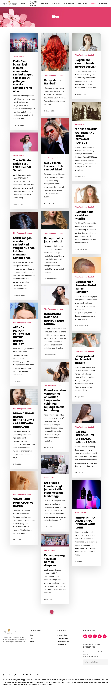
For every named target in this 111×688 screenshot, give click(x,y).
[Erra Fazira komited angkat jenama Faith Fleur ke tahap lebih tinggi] (55, 493)
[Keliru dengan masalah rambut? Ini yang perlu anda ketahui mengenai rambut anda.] (24, 256)
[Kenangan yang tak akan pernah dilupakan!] (55, 569)
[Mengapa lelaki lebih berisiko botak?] (86, 367)
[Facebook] (85, 636)
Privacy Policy (62, 644)
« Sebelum (34, 612)
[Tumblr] (95, 636)
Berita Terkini (18, 56)
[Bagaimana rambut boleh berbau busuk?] (86, 66)
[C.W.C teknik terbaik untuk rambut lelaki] (55, 163)
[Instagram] (90, 636)
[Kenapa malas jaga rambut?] (55, 247)
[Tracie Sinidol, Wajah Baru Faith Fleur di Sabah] (24, 171)
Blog (31, 635)
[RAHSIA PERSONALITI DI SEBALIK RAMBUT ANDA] (86, 440)
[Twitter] (100, 636)
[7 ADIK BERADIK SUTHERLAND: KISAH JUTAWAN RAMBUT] (86, 141)
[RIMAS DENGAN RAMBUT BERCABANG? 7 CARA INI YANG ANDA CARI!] (24, 429)
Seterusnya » (75, 612)
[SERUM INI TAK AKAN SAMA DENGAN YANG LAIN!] (86, 523)
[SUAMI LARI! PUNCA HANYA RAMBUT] (24, 508)
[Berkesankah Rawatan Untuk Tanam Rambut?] (86, 294)
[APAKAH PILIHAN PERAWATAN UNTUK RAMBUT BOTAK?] (24, 344)
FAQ (31, 638)
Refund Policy (62, 635)
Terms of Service (63, 641)
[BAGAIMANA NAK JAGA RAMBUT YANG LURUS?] (55, 322)
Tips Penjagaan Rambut (53, 75)
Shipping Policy (62, 638)
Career (32, 641)
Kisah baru (79, 124)
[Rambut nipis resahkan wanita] (86, 219)
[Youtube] (105, 636)
